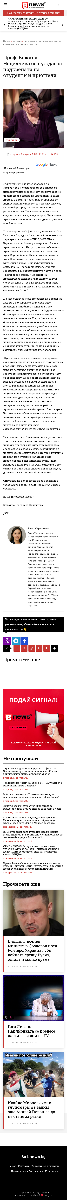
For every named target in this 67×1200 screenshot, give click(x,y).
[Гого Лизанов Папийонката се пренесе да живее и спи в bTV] (33, 998)
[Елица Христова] (16, 567)
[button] (59, 5)
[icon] (7, 642)
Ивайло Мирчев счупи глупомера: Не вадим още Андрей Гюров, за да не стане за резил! (31, 1109)
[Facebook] (16, 648)
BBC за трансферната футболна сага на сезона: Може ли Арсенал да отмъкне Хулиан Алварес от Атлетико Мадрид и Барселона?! (32, 834)
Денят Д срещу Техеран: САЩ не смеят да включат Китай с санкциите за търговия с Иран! (32, 807)
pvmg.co (48, 1195)
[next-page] (62, 25)
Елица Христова (16, 172)
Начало (6, 41)
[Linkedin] (39, 648)
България (17, 41)
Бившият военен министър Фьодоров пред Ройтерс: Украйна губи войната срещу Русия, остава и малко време (32, 950)
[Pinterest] (24, 648)
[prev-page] (4, 25)
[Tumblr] (46, 648)
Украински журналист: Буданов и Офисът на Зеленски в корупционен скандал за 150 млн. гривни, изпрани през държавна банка (30, 771)
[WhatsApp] (31, 648)
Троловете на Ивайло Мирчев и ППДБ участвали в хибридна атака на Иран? (32, 784)
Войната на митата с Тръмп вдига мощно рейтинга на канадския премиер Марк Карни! (31, 796)
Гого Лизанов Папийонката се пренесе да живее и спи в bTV (31, 1031)
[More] (54, 648)
